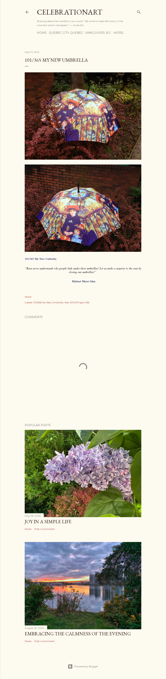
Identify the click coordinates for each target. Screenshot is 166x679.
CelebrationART (69, 12)
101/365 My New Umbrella (48, 302)
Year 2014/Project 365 (76, 302)
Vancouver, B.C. (98, 33)
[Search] (138, 11)
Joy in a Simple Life (48, 521)
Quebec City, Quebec (66, 33)
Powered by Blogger (86, 666)
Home (42, 33)
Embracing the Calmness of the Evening (78, 633)
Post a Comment (44, 528)
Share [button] (28, 296)
